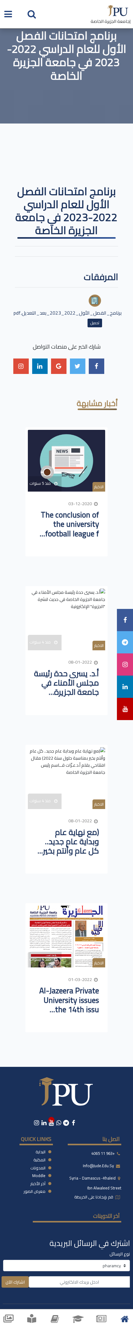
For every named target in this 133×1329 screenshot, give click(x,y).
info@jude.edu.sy (99, 1166)
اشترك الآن (15, 1282)
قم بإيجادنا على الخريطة (94, 1197)
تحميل (94, 322)
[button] (32, 14)
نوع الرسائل (119, 1253)
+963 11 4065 (103, 1153)
